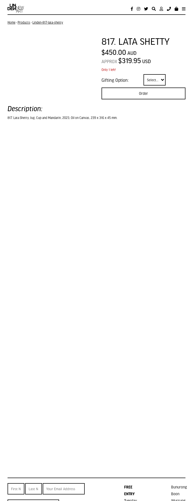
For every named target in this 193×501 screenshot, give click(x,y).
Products (24, 22)
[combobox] (154, 80)
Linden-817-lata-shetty (47, 22)
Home (11, 22)
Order (143, 93)
